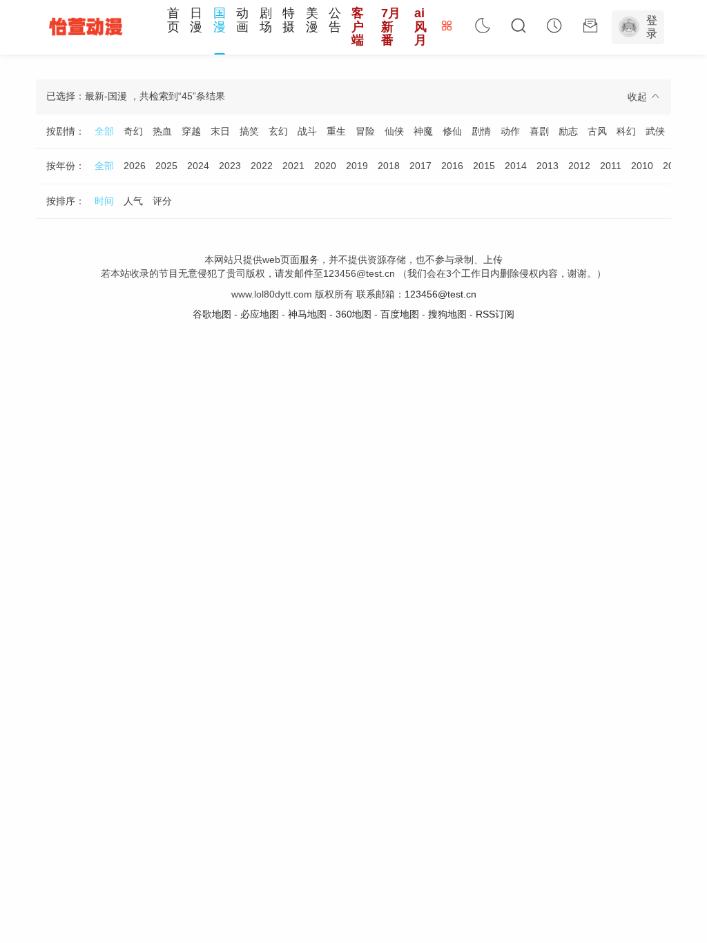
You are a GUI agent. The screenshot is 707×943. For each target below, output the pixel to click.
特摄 (288, 20)
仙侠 (394, 131)
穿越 (191, 131)
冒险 (365, 131)
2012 (579, 165)
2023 (230, 165)
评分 (162, 200)
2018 (389, 165)
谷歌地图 (212, 314)
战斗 (307, 131)
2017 (420, 165)
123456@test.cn (440, 294)
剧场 (266, 20)
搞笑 (249, 131)
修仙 (452, 131)
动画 (242, 20)
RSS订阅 (495, 314)
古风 (597, 131)
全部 (104, 131)
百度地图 (399, 314)
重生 (336, 131)
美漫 (312, 20)
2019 (357, 165)
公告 (335, 20)
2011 (610, 165)
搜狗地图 (447, 314)
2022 (262, 165)
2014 (516, 165)
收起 (639, 96)
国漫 (219, 20)
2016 (452, 165)
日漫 (196, 20)
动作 (510, 131)
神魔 (423, 131)
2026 (135, 165)
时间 (104, 200)
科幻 (626, 131)
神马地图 (307, 314)
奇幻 (133, 131)
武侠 (655, 131)
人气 (133, 200)
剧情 (481, 131)
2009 (674, 165)
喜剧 (539, 131)
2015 (484, 165)
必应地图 (259, 314)
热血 (162, 131)
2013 (547, 165)
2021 (293, 165)
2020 (325, 165)
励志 (568, 131)
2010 (642, 165)
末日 (220, 131)
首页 (173, 20)
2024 (198, 165)
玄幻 (278, 131)
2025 (166, 165)
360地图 (353, 314)
